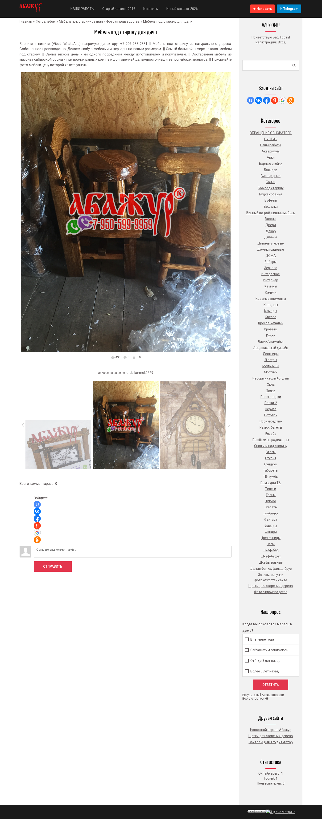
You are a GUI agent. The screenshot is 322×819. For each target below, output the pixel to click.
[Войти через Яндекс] (37, 525)
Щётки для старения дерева (270, 736)
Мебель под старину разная (81, 21)
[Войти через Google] (37, 532)
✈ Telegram (289, 9)
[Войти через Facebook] (37, 518)
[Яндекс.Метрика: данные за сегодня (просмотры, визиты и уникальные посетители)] (280, 812)
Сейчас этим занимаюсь (269, 650)
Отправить (52, 566)
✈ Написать (262, 9)
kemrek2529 (143, 373)
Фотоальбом (45, 21)
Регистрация (266, 42)
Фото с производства (123, 21)
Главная (26, 21)
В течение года (262, 639)
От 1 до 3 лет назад (265, 661)
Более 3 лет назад (264, 671)
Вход (282, 42)
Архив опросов (273, 695)
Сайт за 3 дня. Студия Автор (271, 742)
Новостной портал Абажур (270, 730)
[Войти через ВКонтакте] (37, 511)
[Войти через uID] (37, 504)
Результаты (251, 695)
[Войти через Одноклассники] (37, 539)
